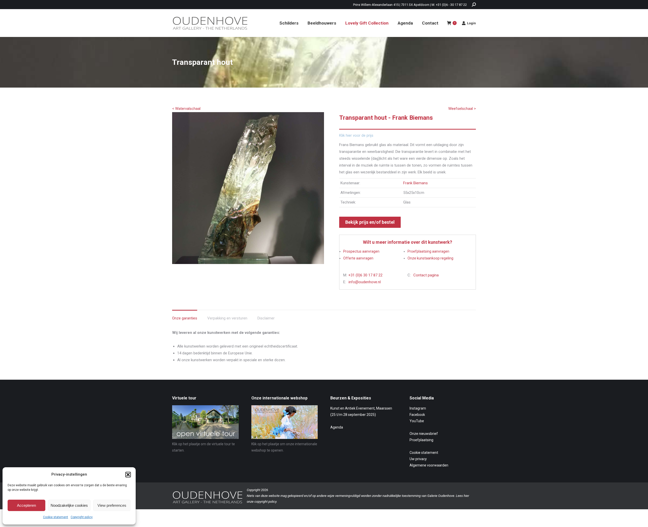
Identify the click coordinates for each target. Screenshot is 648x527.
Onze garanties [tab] (184, 318)
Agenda (336, 427)
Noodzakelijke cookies (69, 505)
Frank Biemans (415, 183)
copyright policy (265, 501)
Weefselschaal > (462, 108)
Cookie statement (55, 517)
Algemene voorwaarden (429, 465)
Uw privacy (418, 459)
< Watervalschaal (186, 108)
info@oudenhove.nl (365, 282)
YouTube (417, 421)
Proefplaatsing (421, 440)
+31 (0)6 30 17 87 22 (365, 275)
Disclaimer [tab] (266, 318)
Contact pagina (426, 275)
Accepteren (26, 505)
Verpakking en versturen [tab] (227, 318)
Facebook (417, 415)
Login (471, 23)
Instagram (418, 408)
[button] (128, 474)
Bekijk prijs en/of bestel (370, 222)
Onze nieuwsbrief (424, 434)
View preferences (111, 505)
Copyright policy (82, 517)
